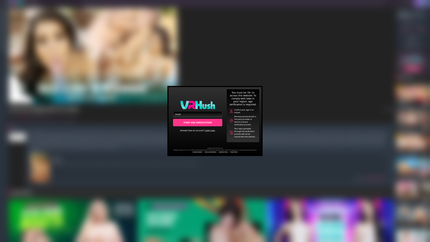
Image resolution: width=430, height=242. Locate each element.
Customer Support (197, 152)
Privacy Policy (234, 152)
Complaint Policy (223, 152)
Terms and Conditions (210, 152)
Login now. (210, 130)
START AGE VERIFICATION (198, 122)
